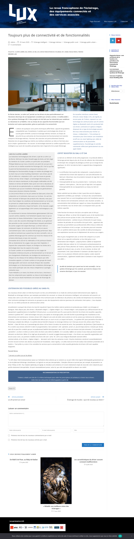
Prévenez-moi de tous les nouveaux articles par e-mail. (29, 440)
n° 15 (74, 380)
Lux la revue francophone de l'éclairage (49, 52)
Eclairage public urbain (88, 42)
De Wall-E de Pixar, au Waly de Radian (24, 460)
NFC (63, 52)
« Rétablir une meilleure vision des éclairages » (56, 507)
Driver (30, 52)
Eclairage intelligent (40, 42)
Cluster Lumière (19, 52)
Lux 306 (34, 52)
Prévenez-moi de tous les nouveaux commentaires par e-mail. (31, 435)
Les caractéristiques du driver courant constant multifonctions (88, 461)
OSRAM (66, 52)
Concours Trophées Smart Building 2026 (116, 76)
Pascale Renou (73, 52)
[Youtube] (118, 40)
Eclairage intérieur (55, 42)
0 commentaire (16, 45)
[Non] (132, 536)
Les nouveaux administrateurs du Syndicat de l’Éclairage (117, 71)
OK (120, 536)
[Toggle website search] (132, 21)
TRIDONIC (80, 52)
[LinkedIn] (112, 40)
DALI (26, 52)
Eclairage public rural (71, 42)
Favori (11, 388)
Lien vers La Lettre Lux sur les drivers (20, 355)
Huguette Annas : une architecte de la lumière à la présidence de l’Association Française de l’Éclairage (117, 61)
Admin (13, 42)
